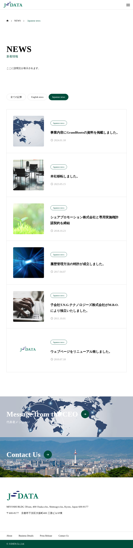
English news (37, 97)
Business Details (26, 536)
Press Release (46, 536)
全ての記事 (16, 97)
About (9, 536)
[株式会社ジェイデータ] (13, 5)
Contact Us (64, 536)
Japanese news (58, 123)
